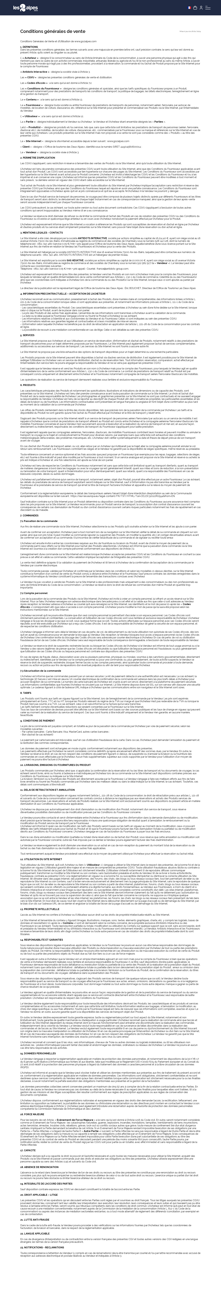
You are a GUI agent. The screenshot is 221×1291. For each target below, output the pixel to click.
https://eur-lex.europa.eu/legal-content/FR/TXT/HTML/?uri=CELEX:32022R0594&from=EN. (123, 496)
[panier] (195, 7)
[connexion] (201, 7)
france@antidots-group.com (112, 268)
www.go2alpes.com (85, 41)
